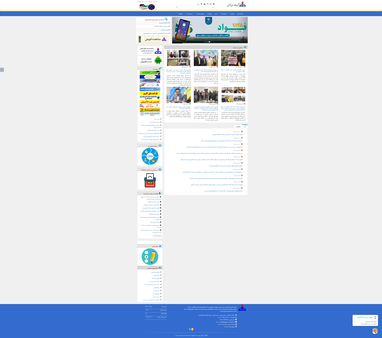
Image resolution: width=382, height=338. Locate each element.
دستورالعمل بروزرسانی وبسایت (206, 309)
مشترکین (227, 307)
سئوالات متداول (214, 307)
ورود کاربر (223, 311)
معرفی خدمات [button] (200, 13)
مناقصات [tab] (238, 126)
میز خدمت (221, 307)
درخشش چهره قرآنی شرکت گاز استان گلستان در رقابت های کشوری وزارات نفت (206, 70)
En (143, 1)
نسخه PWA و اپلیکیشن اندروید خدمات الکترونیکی (155, 33)
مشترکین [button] (224, 13)
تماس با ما (222, 309)
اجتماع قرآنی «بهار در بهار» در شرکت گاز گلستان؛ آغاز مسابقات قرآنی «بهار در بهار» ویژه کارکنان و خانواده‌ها (179, 71)
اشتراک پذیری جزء (163, 23)
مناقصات (209, 13)
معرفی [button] (232, 13)
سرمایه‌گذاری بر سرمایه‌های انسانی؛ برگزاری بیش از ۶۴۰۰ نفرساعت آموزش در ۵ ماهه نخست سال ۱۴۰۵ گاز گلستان (213, 172)
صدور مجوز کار (164, 30)
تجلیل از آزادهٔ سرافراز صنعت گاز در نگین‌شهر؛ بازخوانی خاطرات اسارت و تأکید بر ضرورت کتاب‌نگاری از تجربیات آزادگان (206, 108)
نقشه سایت (229, 309)
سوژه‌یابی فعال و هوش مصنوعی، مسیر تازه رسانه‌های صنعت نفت (179, 107)
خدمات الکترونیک (204, 307)
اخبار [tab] (245, 126)
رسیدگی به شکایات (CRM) (161, 26)
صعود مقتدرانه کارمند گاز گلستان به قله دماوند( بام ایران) (233, 70)
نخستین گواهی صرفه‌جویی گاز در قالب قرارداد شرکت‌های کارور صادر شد (223, 190)
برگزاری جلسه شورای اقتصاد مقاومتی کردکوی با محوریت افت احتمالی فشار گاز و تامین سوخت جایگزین (216, 178)
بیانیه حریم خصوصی (231, 311)
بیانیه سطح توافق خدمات (190, 309)
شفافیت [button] (180, 13)
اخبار (216, 13)
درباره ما (217, 309)
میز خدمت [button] (189, 13)
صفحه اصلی (240, 13)
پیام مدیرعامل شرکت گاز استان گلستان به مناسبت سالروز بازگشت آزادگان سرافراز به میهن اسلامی (217, 184)
